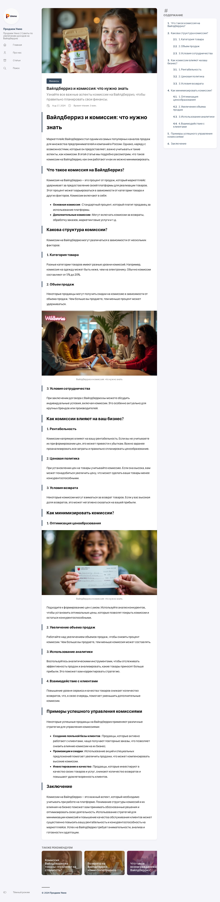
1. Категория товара (191, 39)
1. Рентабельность (190, 69)
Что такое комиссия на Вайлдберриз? (183, 24)
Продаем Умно (12, 28)
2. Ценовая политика (191, 76)
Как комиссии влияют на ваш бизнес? (187, 62)
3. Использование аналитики (197, 116)
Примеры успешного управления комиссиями (189, 135)
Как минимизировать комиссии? (191, 90)
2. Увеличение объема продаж (189, 108)
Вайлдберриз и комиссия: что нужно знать (87, 88)
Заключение (178, 143)
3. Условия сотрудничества (196, 53)
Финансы (54, 81)
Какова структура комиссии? (189, 33)
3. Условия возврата (191, 83)
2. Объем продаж (189, 46)
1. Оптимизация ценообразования (185, 98)
